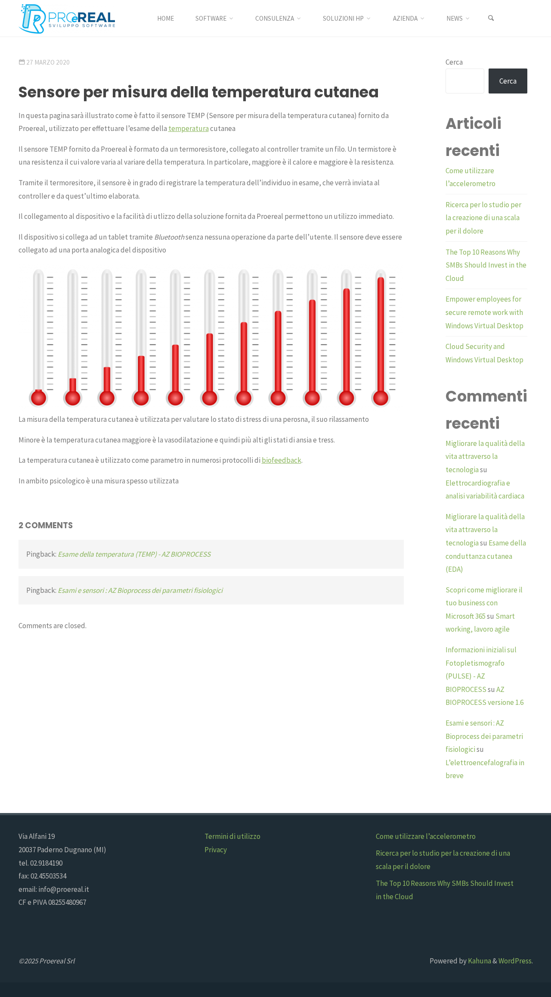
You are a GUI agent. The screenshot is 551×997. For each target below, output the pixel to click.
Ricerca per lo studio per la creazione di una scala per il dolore (483, 218)
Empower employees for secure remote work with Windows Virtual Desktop (484, 312)
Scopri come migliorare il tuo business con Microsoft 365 (484, 603)
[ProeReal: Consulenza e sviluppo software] (67, 18)
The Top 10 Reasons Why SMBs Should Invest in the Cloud (486, 265)
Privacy (215, 849)
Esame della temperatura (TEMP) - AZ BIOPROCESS (134, 554)
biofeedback (281, 460)
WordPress (515, 961)
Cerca (454, 62)
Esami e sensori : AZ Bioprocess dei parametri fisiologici (140, 590)
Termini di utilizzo (232, 836)
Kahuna (479, 961)
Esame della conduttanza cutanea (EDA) (486, 556)
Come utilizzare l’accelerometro (426, 836)
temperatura (188, 128)
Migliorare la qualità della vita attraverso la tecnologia (485, 456)
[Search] (491, 18)
